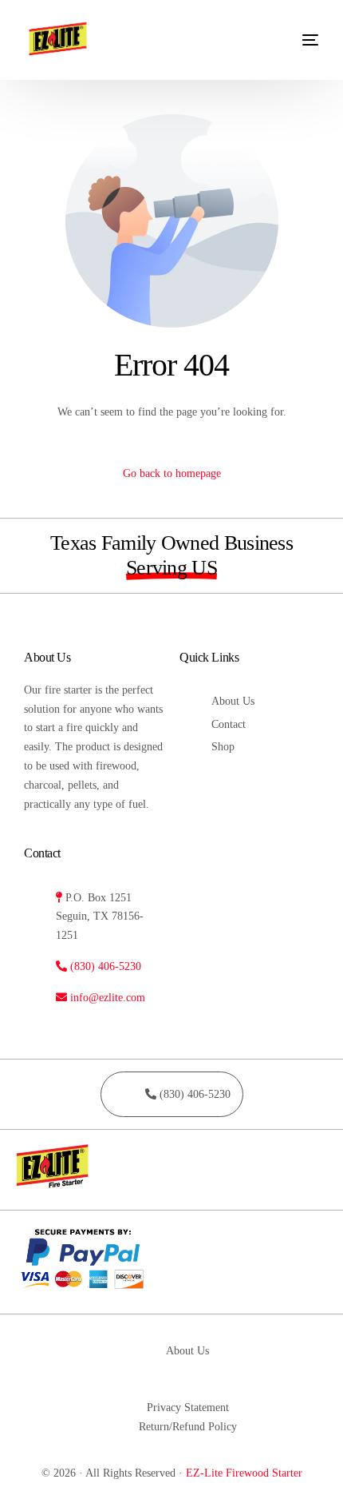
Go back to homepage (172, 473)
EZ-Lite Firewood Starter (244, 1473)
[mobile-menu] (298, 40)
